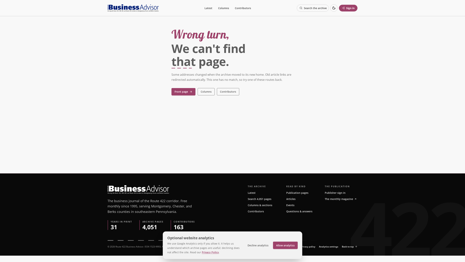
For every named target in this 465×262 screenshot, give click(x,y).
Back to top (348, 246)
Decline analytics (258, 245)
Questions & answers (299, 211)
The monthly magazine (339, 199)
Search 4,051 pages (259, 199)
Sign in (350, 8)
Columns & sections (260, 205)
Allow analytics (285, 245)
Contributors (243, 8)
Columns (223, 8)
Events (290, 205)
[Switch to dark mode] (333, 8)
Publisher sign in (335, 192)
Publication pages (297, 192)
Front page (181, 91)
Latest (208, 8)
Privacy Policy (210, 252)
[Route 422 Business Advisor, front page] (133, 8)
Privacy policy (307, 246)
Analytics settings (328, 246)
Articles (291, 199)
